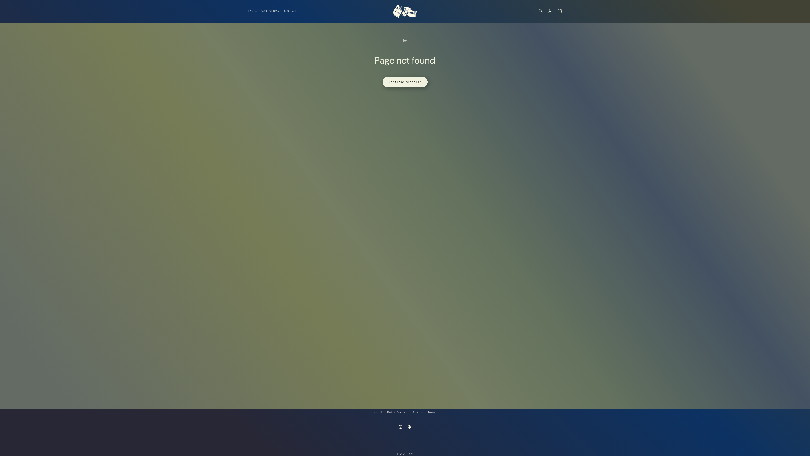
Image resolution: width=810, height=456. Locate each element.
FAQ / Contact (397, 412)
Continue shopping (405, 82)
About (378, 412)
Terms (432, 412)
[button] (251, 11)
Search (418, 412)
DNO (411, 454)
